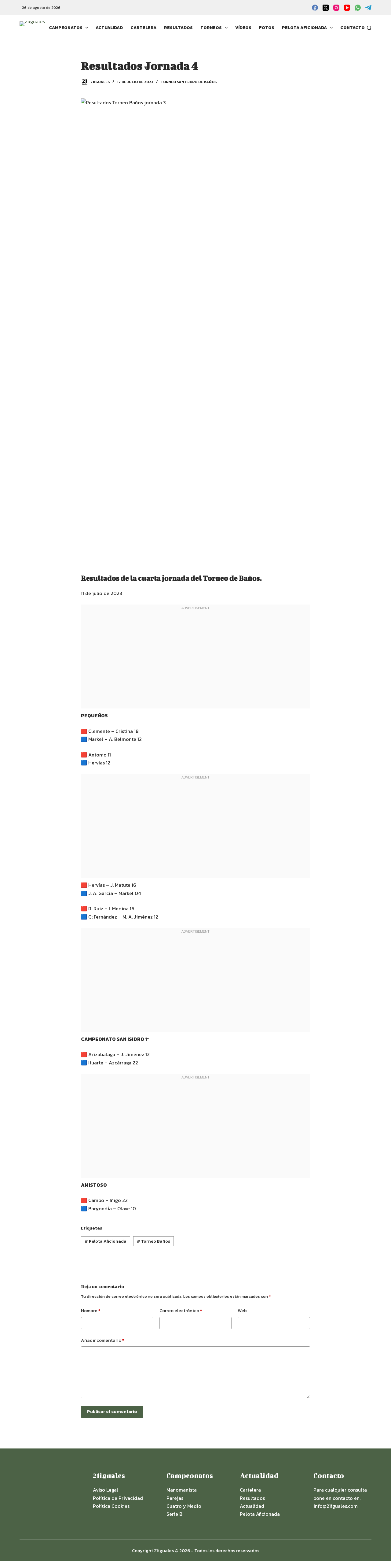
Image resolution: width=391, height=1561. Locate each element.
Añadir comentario (102, 1340)
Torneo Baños (153, 1241)
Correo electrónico (180, 1310)
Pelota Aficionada (304, 27)
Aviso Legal (105, 1489)
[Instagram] (336, 8)
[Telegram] (368, 8)
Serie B (174, 1514)
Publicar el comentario (112, 1411)
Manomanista (181, 1489)
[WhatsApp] (358, 8)
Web (242, 1310)
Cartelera (143, 27)
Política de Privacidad (118, 1498)
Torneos (211, 27)
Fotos (266, 27)
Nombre (90, 1310)
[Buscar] (369, 28)
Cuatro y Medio (183, 1506)
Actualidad (109, 27)
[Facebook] (315, 8)
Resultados (178, 27)
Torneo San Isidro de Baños (189, 82)
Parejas (174, 1498)
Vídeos (243, 27)
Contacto (352, 27)
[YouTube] (347, 8)
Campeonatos (65, 27)
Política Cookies (111, 1506)
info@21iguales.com (335, 1506)
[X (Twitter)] (326, 8)
